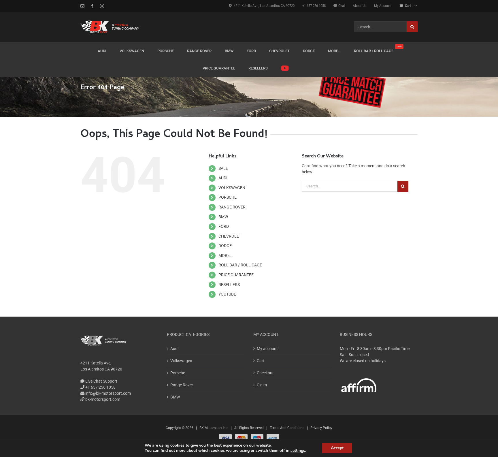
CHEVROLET (229, 236)
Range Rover (181, 385)
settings (297, 450)
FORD (223, 226)
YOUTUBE (227, 294)
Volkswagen (181, 360)
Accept (337, 448)
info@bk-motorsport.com (108, 393)
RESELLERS (229, 284)
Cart (261, 360)
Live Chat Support (100, 381)
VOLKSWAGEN (231, 187)
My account (267, 348)
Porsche (177, 373)
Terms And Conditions (287, 428)
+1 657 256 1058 (100, 387)
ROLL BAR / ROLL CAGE (240, 265)
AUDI (222, 178)
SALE (223, 168)
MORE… (225, 255)
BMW (223, 217)
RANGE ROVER (232, 207)
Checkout (265, 373)
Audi (174, 348)
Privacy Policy (321, 428)
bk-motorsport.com (102, 399)
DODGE (225, 245)
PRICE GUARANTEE (236, 274)
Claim (262, 385)
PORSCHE (227, 197)
